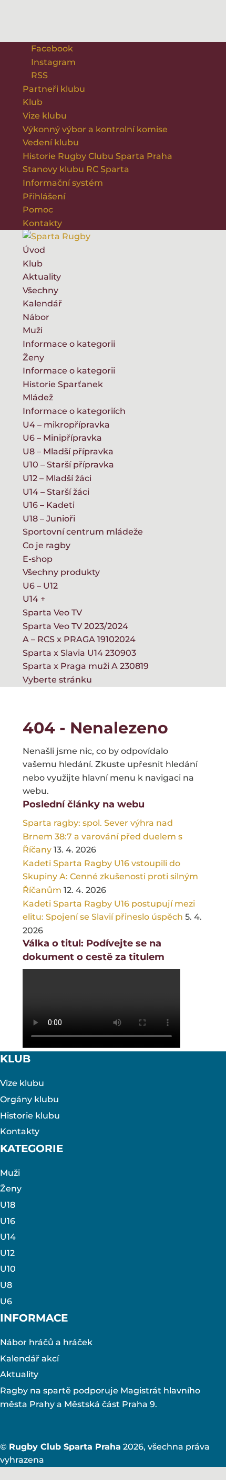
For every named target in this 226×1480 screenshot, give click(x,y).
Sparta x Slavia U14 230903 (79, 653)
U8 (6, 1285)
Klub (33, 102)
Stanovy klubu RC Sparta (76, 169)
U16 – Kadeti (49, 505)
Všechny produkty (61, 572)
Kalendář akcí (29, 1359)
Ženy (33, 358)
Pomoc (38, 210)
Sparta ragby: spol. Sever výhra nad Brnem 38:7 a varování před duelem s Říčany (102, 836)
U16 (7, 1221)
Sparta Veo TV (52, 612)
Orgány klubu (29, 1099)
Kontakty (42, 223)
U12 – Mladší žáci (57, 478)
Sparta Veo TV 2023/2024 (75, 626)
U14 (8, 1237)
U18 (7, 1205)
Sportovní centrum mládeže (83, 532)
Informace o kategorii (69, 344)
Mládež (38, 397)
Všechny (40, 290)
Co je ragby (46, 545)
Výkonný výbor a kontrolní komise (95, 129)
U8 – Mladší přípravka (68, 451)
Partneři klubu (54, 89)
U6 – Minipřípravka (62, 438)
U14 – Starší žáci (56, 492)
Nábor (36, 317)
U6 (6, 1301)
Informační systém (63, 183)
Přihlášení (44, 196)
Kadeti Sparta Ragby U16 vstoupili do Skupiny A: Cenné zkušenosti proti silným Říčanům (110, 876)
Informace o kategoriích (74, 411)
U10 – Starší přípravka (68, 465)
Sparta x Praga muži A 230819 (86, 666)
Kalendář (42, 303)
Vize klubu (45, 116)
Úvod (34, 250)
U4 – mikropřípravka (66, 425)
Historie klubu (30, 1116)
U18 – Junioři (49, 519)
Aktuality (42, 277)
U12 (7, 1253)
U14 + (34, 599)
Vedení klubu (51, 142)
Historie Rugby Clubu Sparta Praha (97, 156)
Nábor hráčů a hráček (46, 1342)
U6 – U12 (40, 586)
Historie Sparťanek (63, 384)
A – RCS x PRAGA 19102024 (79, 639)
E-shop (38, 559)
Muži (33, 330)
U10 (8, 1269)
